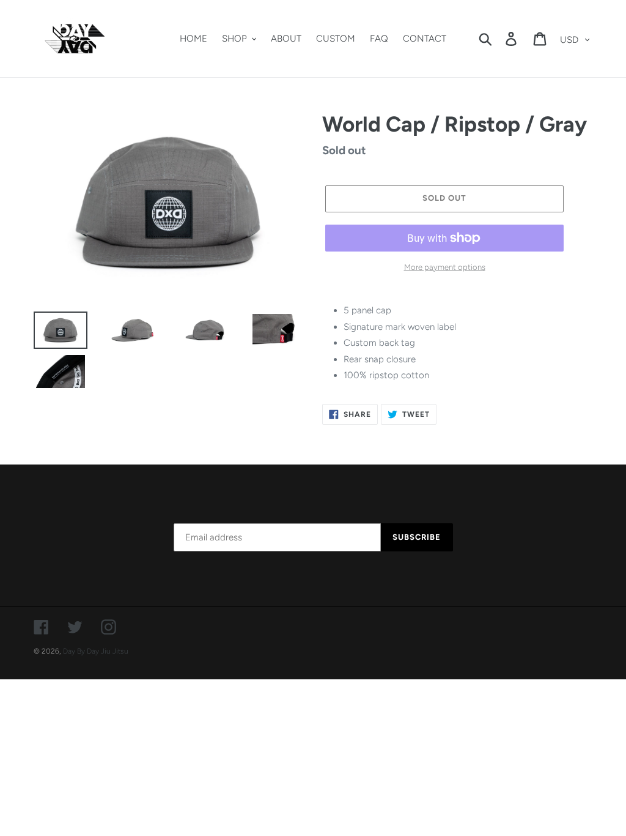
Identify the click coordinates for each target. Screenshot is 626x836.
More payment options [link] (444, 267)
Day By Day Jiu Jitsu (95, 651)
